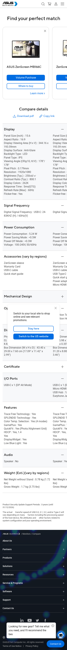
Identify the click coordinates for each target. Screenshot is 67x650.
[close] (55, 308)
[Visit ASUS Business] (12, 534)
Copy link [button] (48, 116)
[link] (26, 86)
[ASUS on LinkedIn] (21, 621)
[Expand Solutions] (63, 566)
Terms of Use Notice (12, 646)
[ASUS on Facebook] (45, 621)
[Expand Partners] (63, 549)
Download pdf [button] (25, 116)
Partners (7, 549)
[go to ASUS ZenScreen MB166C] (26, 48)
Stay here (33, 328)
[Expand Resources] (63, 574)
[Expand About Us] (63, 540)
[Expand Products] (63, 557)
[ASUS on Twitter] (37, 621)
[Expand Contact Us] (63, 608)
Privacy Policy (32, 646)
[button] (43, 4)
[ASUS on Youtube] (29, 621)
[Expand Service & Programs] (63, 583)
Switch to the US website (33, 336)
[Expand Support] (63, 599)
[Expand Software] (63, 591)
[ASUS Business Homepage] (10, 4)
